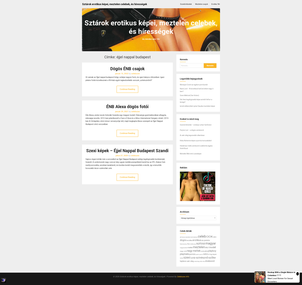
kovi (195, 244)
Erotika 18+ (215, 4)
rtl (208, 254)
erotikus (197, 240)
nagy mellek (193, 250)
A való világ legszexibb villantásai (192, 135)
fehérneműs (183, 244)
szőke (212, 257)
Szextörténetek (186, 4)
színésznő (202, 257)
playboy (212, 250)
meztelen (199, 247)
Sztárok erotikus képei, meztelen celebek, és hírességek (114, 4)
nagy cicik (183, 251)
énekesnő (210, 261)
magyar (210, 243)
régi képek (213, 254)
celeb (202, 236)
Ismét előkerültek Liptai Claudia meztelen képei (197, 106)
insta (192, 244)
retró (205, 254)
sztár (193, 257)
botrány (195, 237)
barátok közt (189, 237)
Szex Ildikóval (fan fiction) (189, 95)
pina (206, 251)
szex (181, 258)
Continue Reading (127, 89)
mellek (190, 247)
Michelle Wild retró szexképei (190, 154)
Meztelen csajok (201, 4)
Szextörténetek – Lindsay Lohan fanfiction (196, 125)
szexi (186, 257)
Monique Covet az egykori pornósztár (194, 85)
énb (204, 261)
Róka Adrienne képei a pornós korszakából (196, 141)
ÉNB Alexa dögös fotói (127, 106)
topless (183, 261)
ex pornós (206, 240)
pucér (197, 254)
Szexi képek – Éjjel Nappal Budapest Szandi (127, 150)
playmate (184, 254)
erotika (189, 240)
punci (201, 254)
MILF (207, 248)
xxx (201, 261)
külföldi (201, 243)
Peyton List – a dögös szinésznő (192, 130)
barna (183, 237)
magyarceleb (183, 247)
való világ (190, 261)
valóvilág (196, 261)
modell (212, 247)
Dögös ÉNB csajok (127, 68)
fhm (188, 244)
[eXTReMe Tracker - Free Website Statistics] (151, 280)
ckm (214, 237)
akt (181, 237)
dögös (183, 240)
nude (202, 251)
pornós (192, 254)
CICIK (209, 236)
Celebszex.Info (183, 276)
